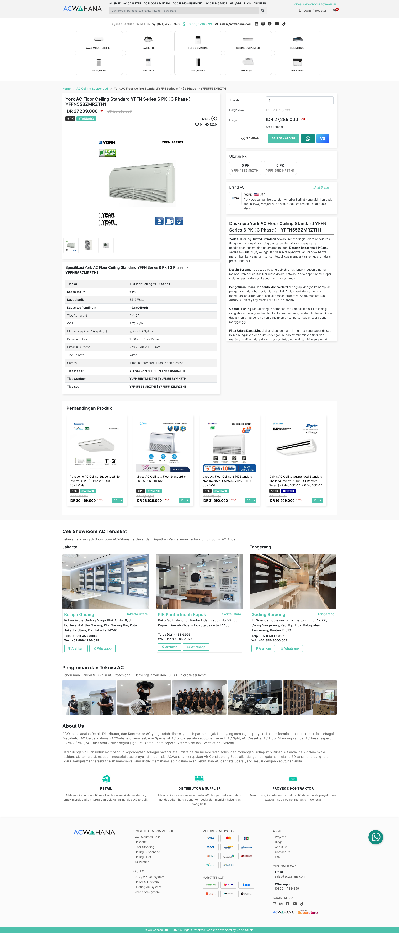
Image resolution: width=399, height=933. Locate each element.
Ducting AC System (148, 887)
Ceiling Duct (143, 857)
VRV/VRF (235, 3)
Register (320, 10)
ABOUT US (260, 3)
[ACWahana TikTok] (285, 24)
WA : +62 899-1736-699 (81, 640)
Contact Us (282, 852)
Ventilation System (147, 892)
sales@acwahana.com (235, 24)
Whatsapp (104, 648)
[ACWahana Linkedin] (256, 24)
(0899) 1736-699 (199, 24)
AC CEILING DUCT (216, 3)
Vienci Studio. (245, 930)
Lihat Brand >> (323, 187)
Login (307, 10)
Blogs (278, 842)
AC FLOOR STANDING (157, 3)
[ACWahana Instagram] (264, 24)
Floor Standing (144, 847)
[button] (263, 10)
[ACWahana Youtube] (278, 24)
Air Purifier (142, 862)
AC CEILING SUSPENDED (187, 3)
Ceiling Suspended (147, 852)
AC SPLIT (115, 3)
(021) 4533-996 (168, 24)
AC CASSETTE (132, 3)
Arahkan (77, 648)
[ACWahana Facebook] (271, 24)
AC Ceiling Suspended (92, 88)
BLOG (247, 3)
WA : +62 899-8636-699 (175, 639)
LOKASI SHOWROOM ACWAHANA (315, 4)
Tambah (252, 138)
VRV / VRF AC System (149, 877)
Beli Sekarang (283, 138)
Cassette (141, 842)
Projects (280, 837)
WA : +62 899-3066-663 (269, 640)
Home (66, 88)
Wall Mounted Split (147, 837)
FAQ (278, 857)
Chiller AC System (147, 882)
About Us (281, 847)
